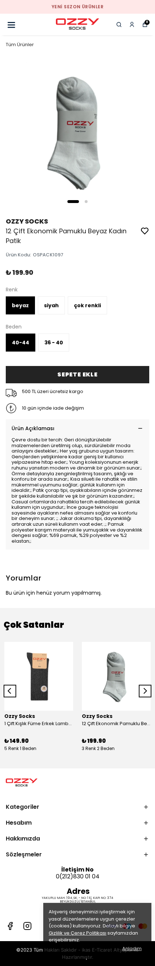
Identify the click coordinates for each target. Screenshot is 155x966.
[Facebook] (10, 926)
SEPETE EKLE (77, 374)
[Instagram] (27, 926)
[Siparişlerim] (132, 24)
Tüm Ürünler (20, 44)
